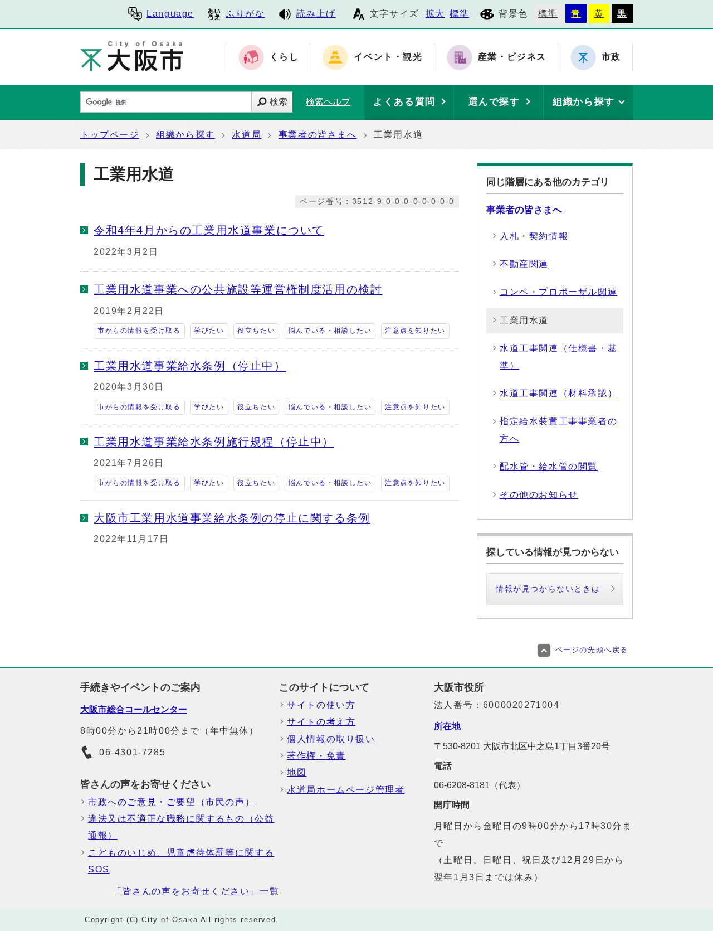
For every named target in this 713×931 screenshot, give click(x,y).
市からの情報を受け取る (139, 330)
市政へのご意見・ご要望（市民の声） (171, 802)
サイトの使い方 (321, 705)
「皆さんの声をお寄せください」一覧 (196, 891)
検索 (278, 101)
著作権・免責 (316, 755)
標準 (459, 13)
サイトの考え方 (321, 721)
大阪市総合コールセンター (133, 709)
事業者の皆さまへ (318, 134)
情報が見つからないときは (548, 588)
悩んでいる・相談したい (330, 330)
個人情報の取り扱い (331, 739)
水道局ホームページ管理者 (345, 789)
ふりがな (245, 13)
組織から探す (185, 134)
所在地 (447, 726)
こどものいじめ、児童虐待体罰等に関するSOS (181, 861)
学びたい (209, 330)
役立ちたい (256, 330)
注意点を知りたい (415, 330)
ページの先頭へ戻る (591, 650)
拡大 (435, 13)
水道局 (246, 134)
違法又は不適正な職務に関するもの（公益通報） (181, 827)
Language (170, 13)
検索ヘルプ (328, 101)
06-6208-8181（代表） (479, 785)
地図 (296, 772)
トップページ (109, 134)
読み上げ (315, 13)
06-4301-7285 (132, 752)
